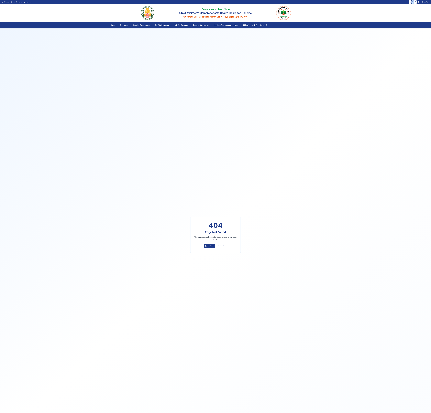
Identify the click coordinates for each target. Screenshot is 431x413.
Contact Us (264, 25)
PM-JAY (246, 25)
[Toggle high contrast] (419, 2)
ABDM (254, 25)
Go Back (223, 246)
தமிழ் (426, 2)
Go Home (211, 246)
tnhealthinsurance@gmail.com (22, 2)
